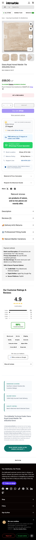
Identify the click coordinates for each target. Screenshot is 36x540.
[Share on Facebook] (11, 189)
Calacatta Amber (12, 343)
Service (18, 336)
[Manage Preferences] (32, 536)
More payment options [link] (18, 115)
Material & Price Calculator (13, 176)
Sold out (24, 105)
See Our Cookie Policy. (20, 529)
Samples (17, 340)
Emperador (23, 347)
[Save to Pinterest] (31, 24)
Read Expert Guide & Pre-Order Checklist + (18, 448)
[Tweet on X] (7, 189)
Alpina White (24, 343)
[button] (33, 3)
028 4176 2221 (25, 160)
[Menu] (3, 3)
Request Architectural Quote (13, 183)
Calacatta (25, 340)
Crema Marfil (13, 347)
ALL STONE (8, 12)
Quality (10, 340)
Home (3, 18)
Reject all (8, 536)
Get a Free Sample (18, 95)
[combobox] (18, 7)
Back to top (18, 460)
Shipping (11, 84)
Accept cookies (22, 536)
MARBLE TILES (18, 12)
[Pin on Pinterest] (15, 189)
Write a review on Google (18, 357)
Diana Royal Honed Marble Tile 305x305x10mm (17, 18)
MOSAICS (30, 12)
